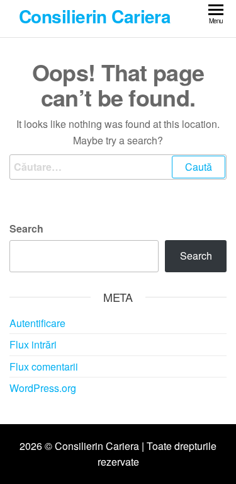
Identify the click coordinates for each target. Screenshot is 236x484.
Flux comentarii (43, 366)
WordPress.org (42, 388)
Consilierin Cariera (95, 16)
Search (26, 228)
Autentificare (37, 323)
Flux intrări (33, 344)
